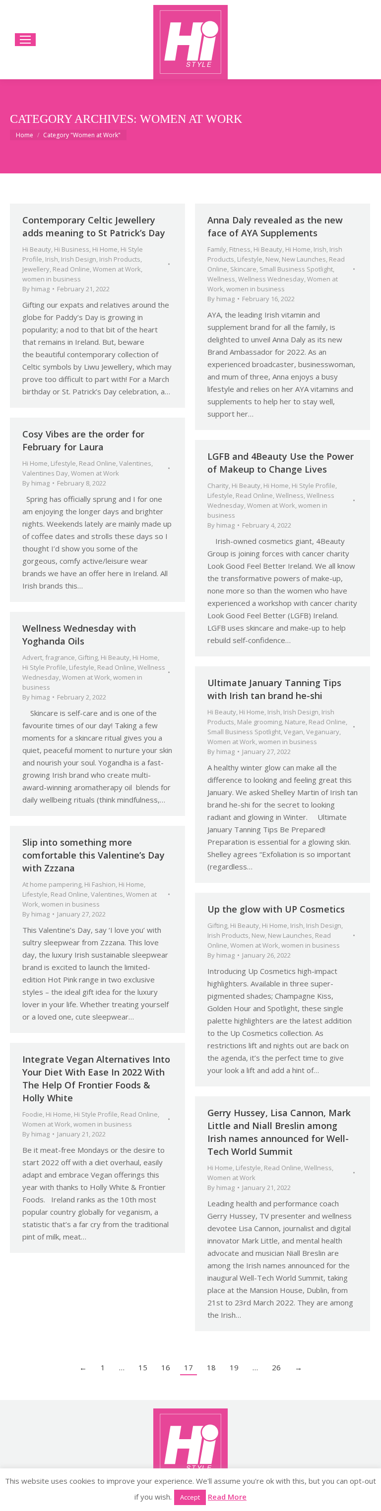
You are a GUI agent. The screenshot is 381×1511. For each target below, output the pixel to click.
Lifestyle (249, 259)
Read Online (71, 269)
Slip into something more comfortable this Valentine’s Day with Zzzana (93, 855)
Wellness (221, 278)
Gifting (88, 657)
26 (276, 1367)
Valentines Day (45, 473)
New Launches (304, 259)
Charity (218, 485)
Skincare (243, 269)
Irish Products (119, 259)
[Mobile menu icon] (25, 39)
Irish (51, 259)
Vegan (293, 731)
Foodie (32, 1114)
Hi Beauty (36, 249)
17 (188, 1367)
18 (211, 1367)
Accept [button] (190, 1497)
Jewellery (36, 269)
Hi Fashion (100, 884)
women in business (51, 278)
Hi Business (71, 249)
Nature (295, 721)
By (36, 288)
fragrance (60, 657)
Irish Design (78, 259)
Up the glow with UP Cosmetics (276, 909)
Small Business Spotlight (296, 269)
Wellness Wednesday (271, 278)
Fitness (240, 249)
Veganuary (322, 731)
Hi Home (105, 249)
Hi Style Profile (313, 485)
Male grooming (259, 721)
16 (165, 1367)
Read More (227, 1497)
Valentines (135, 463)
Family (216, 249)
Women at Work (117, 269)
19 (234, 1367)
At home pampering (51, 884)
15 (142, 1367)
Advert (32, 657)
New (272, 259)
